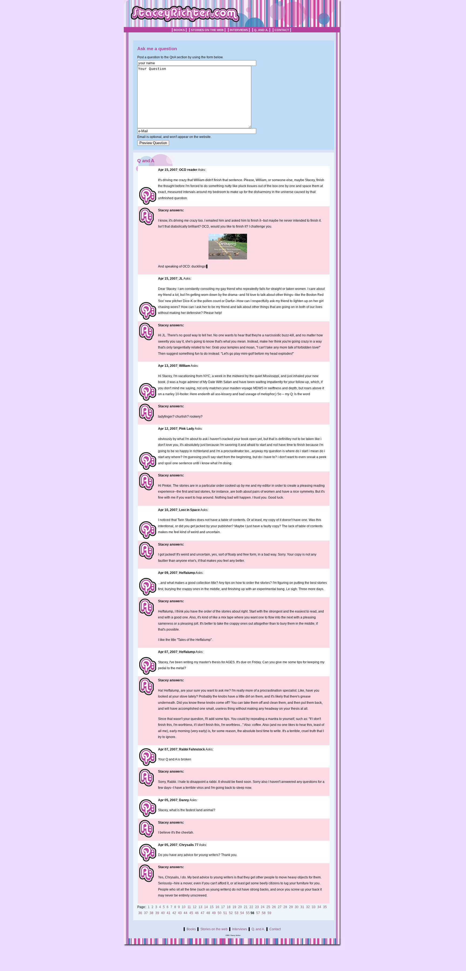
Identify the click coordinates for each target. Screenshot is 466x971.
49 (214, 913)
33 (314, 907)
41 (168, 913)
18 (229, 907)
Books (179, 30)
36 (140, 913)
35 (325, 907)
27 (280, 907)
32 (308, 907)
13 (200, 907)
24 (263, 907)
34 (319, 907)
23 (257, 907)
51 (225, 913)
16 (217, 907)
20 (240, 907)
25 (268, 907)
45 (191, 913)
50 (219, 913)
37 (146, 913)
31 (302, 907)
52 (231, 913)
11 (189, 907)
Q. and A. (261, 30)
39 (157, 913)
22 (251, 907)
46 (197, 913)
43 (180, 913)
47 (202, 913)
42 (174, 913)
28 (285, 907)
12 (195, 907)
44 (185, 913)
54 (242, 913)
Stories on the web (207, 30)
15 (212, 907)
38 (151, 913)
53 (236, 913)
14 (206, 907)
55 (248, 913)
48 (208, 913)
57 (258, 913)
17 (223, 907)
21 (246, 907)
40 (163, 913)
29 (291, 907)
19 (234, 907)
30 (297, 907)
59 (269, 913)
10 (184, 907)
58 (264, 913)
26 (274, 907)
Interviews (239, 30)
